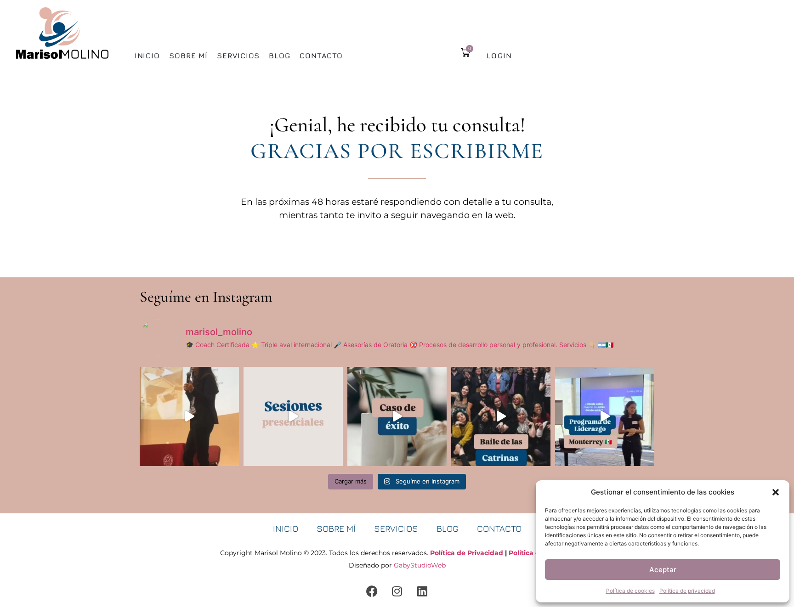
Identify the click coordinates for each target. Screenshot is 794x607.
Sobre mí (188, 55)
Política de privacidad (687, 590)
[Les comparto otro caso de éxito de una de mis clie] (397, 416)
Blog (279, 55)
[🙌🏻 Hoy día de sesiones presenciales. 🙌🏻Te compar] (293, 416)
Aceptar (662, 569)
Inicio (147, 55)
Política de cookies (630, 590)
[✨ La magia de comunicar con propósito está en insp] (189, 416)
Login (499, 55)
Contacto (321, 55)
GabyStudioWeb (420, 565)
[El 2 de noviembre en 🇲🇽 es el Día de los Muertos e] (500, 416)
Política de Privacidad (466, 553)
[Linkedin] (422, 590)
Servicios (238, 55)
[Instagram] (397, 590)
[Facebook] (371, 590)
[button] (775, 492)
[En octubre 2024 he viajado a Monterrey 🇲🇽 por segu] (604, 416)
